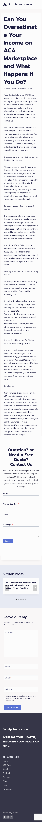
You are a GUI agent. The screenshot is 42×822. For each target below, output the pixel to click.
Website (8, 689)
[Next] (35, 588)
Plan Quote (8, 789)
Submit (7, 541)
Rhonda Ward (11, 88)
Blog (5, 781)
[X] (8, 817)
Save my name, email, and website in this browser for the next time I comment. (21, 698)
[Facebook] (4, 817)
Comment (10, 632)
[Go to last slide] (7, 588)
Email (6, 514)
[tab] (16, 599)
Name (6, 493)
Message (8, 524)
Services (6, 777)
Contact (6, 773)
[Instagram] (11, 817)
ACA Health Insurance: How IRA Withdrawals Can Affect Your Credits (21, 585)
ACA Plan (7, 765)
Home (5, 761)
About (5, 769)
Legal (5, 785)
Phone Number (11, 504)
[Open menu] (37, 4)
